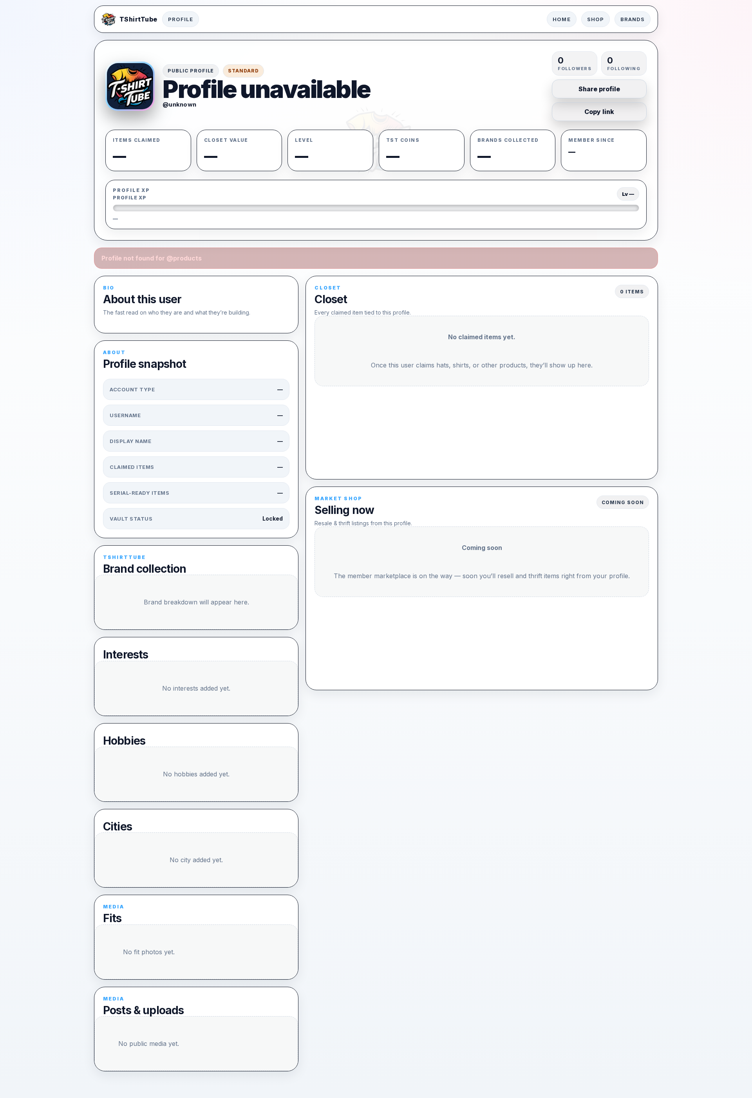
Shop (595, 19)
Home (561, 19)
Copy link (599, 112)
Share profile (599, 89)
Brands (632, 19)
